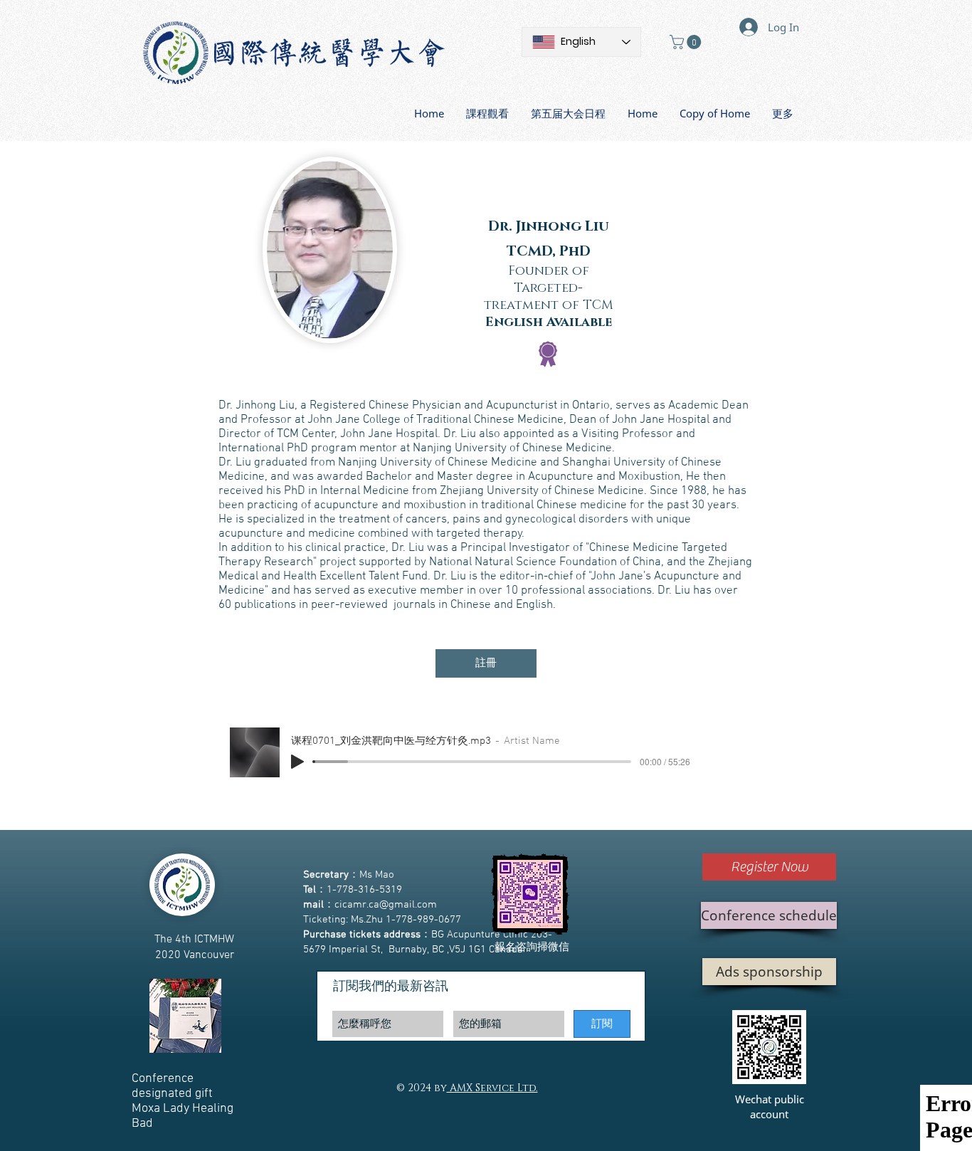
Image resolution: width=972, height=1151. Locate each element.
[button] (687, 42)
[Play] (297, 762)
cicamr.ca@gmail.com (385, 904)
